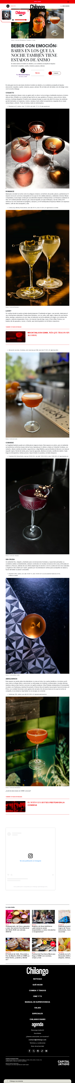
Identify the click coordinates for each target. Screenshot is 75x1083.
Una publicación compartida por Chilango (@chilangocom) (30, 886)
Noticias (34, 924)
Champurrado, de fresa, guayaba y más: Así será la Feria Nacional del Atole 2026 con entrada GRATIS (18, 929)
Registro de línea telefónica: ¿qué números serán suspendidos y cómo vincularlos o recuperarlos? (43, 929)
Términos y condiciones (37, 1043)
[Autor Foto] (23, 71)
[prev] (10, 259)
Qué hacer (8, 952)
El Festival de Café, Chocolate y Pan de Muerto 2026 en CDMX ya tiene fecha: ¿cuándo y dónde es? (17, 956)
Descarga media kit (37, 1030)
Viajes (37, 1008)
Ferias (7, 924)
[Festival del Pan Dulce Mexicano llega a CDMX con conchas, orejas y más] (44, 944)
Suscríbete (37, 1033)
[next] (64, 259)
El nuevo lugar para (46, 803)
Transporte (61, 924)
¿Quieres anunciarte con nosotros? (37, 1036)
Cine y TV (37, 996)
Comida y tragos (37, 990)
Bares (37, 73)
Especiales (37, 1014)
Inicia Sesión (66, 6)
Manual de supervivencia (37, 1002)
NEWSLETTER (13, 6)
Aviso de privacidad (37, 1046)
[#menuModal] (7, 6)
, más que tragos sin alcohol (48, 333)
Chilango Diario (37, 1019)
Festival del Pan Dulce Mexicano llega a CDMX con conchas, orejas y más (43, 956)
